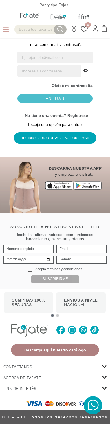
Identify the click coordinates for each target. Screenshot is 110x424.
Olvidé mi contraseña (72, 85)
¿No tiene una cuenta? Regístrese (55, 115)
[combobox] (40, 29)
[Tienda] (73, 29)
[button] (95, 29)
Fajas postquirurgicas (90, 5)
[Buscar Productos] (60, 29)
